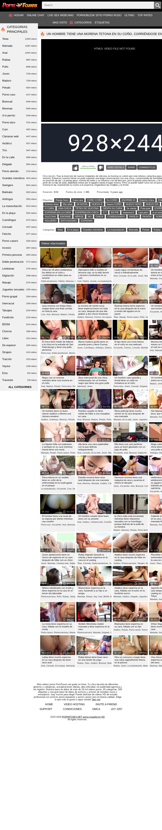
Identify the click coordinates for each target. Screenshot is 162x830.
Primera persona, (129, 563)
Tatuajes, (141, 563)
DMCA (96, 709)
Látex (19, 338)
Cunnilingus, (89, 348)
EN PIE (115, 212)
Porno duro (19, 122)
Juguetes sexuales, (147, 419)
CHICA (99, 216)
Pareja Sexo (62, 200)
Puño (19, 66)
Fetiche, (61, 281)
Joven (89, 386)
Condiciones (72, 709)
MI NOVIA (82, 204)
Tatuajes (19, 310)
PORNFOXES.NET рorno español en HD (83, 717)
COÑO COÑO (94, 200)
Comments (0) (147, 167)
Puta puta (145, 208)
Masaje (19, 282)
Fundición (19, 317)
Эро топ (96, 699)
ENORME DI (128, 200)
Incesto (19, 247)
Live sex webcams (60, 15)
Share (131, 167)
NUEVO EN (152, 204)
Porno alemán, (144, 530)
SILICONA (50, 216)
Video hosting (74, 704)
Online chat (35, 15)
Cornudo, (123, 276)
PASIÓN (147, 216)
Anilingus (19, 199)
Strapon (19, 352)
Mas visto (60, 22)
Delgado (19, 164)
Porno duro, (67, 386)
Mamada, (154, 278)
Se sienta (131, 208)
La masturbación (116, 229)
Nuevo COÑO (114, 204)
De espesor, (107, 317)
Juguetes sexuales (19, 289)
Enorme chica (147, 200)
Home (49, 704)
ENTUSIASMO (69, 220)
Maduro (19, 80)
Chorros (19, 331)
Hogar (19, 15)
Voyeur (19, 366)
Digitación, (142, 453)
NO (89, 216)
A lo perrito (19, 115)
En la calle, (132, 276)
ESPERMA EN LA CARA (58, 212)
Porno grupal (19, 296)
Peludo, (71, 314)
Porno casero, (133, 317)
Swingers (19, 185)
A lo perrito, (155, 312)
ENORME (65, 216)
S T (105, 212)
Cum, (79, 281)
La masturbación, (105, 281)
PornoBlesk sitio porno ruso (99, 15)
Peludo (145, 229)
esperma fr (128, 212)
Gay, (95, 597)
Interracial (19, 303)
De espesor (19, 345)
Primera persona (19, 254)
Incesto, (93, 281)
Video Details (116, 167)
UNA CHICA (64, 208)
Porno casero (19, 240)
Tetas (60, 229)
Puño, (142, 317)
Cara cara (78, 200)
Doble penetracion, (49, 281)
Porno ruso (19, 94)
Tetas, (116, 317)
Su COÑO (112, 200)
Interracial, (81, 386)
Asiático (19, 143)
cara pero (143, 212)
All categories (19, 387)
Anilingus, (100, 348)
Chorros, (98, 317)
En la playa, (60, 666)
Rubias (19, 59)
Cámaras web (19, 136)
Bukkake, (111, 663)
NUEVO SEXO (134, 204)
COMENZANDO (116, 216)
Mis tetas (67, 204)
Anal (19, 52)
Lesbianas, (54, 419)
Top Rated (144, 15)
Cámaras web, (97, 522)
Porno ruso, (46, 353)
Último (129, 15)
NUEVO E (97, 204)
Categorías (83, 22)
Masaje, (122, 317)
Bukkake (19, 192)
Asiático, (81, 317)
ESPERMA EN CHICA (87, 212)
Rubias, (66, 597)
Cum (19, 129)
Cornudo (19, 226)
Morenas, (70, 281)
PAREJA (133, 216)
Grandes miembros (93, 229)
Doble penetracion (19, 261)
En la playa (73, 229)
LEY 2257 (116, 709)
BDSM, (106, 597)
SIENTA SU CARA (112, 208)
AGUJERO (50, 220)
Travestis (19, 380)
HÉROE (79, 216)
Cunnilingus (19, 220)
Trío (19, 150)
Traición (19, 359)
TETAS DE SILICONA (87, 208)
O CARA (49, 208)
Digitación (19, 275)
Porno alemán (19, 171)
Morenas (19, 108)
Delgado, (144, 386)
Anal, (116, 276)
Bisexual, (56, 314)
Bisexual (19, 101)
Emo (19, 373)
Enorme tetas (52, 204)
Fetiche (19, 233)
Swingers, (74, 597)
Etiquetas (102, 22)
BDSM (19, 324)
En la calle (19, 157)
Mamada (133, 229)
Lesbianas (19, 268)
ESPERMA (87, 220)
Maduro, (64, 314)
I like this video (75, 168)
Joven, (141, 276)
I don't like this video (101, 168)
